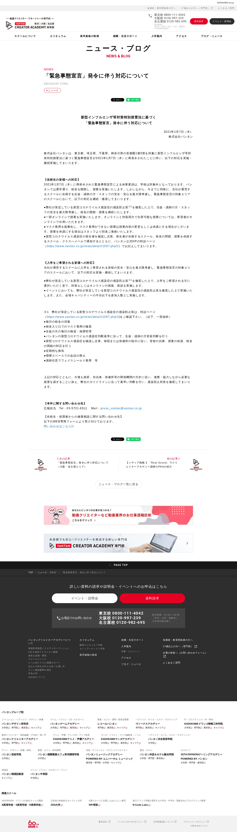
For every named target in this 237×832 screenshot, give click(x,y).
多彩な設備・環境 (37, 655)
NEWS (48, 69)
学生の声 (32, 673)
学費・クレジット (130, 651)
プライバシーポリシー (195, 822)
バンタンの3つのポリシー (130, 822)
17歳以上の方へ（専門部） (196, 8)
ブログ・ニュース (131, 664)
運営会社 (103, 822)
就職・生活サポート (132, 640)
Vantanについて (36, 677)
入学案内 (126, 646)
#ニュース (52, 90)
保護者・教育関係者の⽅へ (161, 8)
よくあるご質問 (226, 8)
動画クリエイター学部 (91, 645)
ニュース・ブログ (47, 572)
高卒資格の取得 (88, 655)
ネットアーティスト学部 (92, 648)
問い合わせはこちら (57, 426)
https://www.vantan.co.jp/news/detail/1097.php (81, 246)
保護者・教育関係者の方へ (178, 640)
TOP (30, 572)
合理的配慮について (163, 822)
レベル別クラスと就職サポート (44, 663)
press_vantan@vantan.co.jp (121, 408)
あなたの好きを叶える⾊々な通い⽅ (46, 666)
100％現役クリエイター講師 (43, 652)
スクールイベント (37, 659)
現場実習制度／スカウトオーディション (49, 648)
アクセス (126, 657)
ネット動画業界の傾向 (39, 670)
